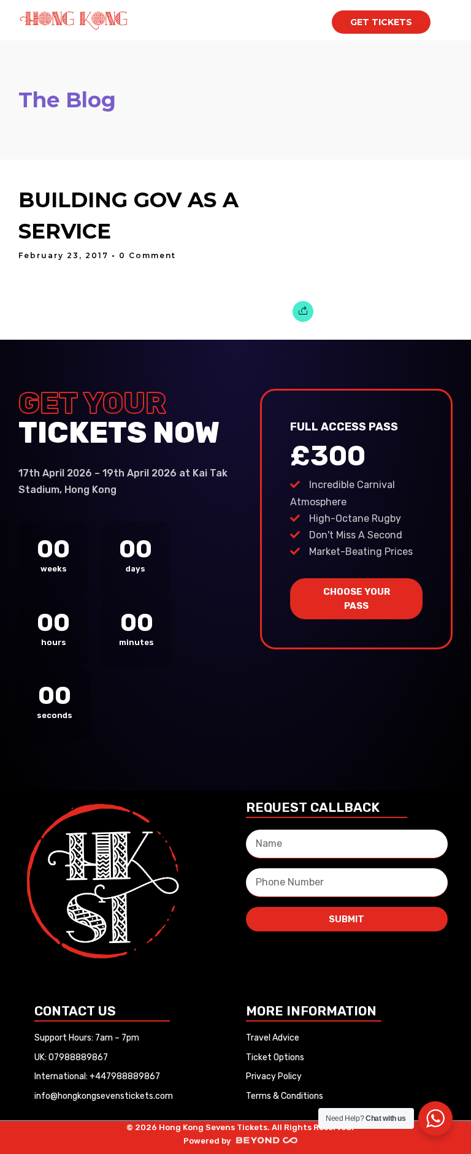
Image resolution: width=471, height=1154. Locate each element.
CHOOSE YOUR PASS (356, 598)
